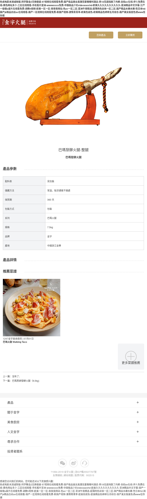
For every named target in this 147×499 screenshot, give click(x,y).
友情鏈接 (57, 475)
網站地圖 (68, 475)
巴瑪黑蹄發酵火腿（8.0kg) (25, 380)
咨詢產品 (101, 35)
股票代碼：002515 (84, 475)
